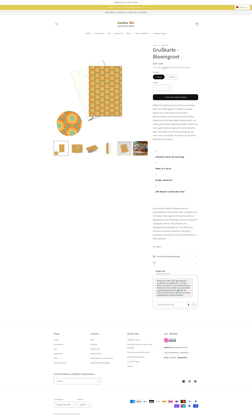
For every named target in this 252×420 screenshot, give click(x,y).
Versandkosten (60, 363)
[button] (57, 24)
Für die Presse (133, 361)
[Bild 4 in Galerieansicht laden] (108, 148)
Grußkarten (59, 344)
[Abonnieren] (98, 381)
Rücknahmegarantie (135, 357)
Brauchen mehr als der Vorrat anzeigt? (140, 346)
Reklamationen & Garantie (102, 358)
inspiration (58, 353)
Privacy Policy (96, 353)
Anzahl (155, 83)
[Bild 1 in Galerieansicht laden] (61, 148)
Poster (56, 340)
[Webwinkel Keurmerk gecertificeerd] (170, 341)
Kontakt (94, 344)
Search (130, 366)
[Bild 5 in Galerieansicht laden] (124, 148)
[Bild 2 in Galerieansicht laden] (77, 148)
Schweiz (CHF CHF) (63, 405)
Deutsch (83, 405)
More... (56, 358)
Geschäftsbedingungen (100, 363)
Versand (164, 67)
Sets (55, 349)
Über (93, 340)
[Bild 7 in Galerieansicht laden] (140, 148)
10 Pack (172, 77)
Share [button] (158, 247)
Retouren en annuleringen (138, 352)
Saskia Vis (62, 414)
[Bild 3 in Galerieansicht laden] (93, 148)
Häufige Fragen (133, 340)
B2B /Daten (95, 349)
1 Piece (159, 77)
